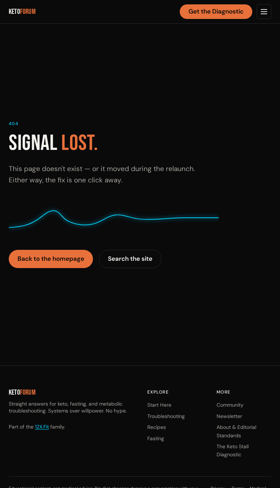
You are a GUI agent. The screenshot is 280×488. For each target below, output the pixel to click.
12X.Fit (42, 426)
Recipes (156, 427)
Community (230, 405)
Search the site (130, 259)
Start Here (159, 405)
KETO (22, 11)
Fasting (155, 438)
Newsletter (229, 416)
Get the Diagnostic (216, 11)
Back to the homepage (51, 259)
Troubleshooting (166, 416)
